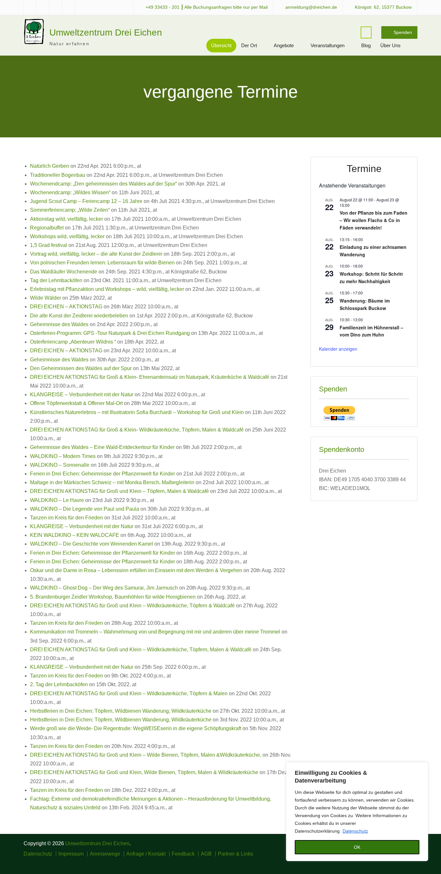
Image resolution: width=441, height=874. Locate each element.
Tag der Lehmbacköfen (56, 280)
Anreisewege (105, 854)
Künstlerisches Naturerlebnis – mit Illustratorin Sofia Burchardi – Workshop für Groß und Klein (137, 412)
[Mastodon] (413, 863)
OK (357, 847)
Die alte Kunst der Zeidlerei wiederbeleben (79, 315)
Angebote (284, 45)
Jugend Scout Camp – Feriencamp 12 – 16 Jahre (86, 201)
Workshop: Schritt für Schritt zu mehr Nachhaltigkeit (371, 277)
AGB (206, 854)
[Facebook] (385, 863)
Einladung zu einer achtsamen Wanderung (373, 251)
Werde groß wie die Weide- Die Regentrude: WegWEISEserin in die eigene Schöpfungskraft (135, 728)
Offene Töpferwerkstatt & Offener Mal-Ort (76, 403)
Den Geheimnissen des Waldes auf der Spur (81, 368)
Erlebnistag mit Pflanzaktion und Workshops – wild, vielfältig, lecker (107, 289)
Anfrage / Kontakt (146, 854)
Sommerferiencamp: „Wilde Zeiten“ (70, 210)
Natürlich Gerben (49, 166)
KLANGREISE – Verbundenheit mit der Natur (81, 394)
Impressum (71, 854)
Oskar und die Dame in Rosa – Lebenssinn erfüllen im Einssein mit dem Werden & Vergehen (136, 570)
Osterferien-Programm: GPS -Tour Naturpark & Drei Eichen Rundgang (110, 333)
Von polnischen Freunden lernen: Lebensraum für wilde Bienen (102, 262)
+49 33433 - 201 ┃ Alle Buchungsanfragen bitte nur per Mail (207, 7)
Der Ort (249, 45)
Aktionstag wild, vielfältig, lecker (66, 219)
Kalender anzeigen (338, 349)
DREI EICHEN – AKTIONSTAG (66, 306)
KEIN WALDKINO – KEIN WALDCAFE (74, 535)
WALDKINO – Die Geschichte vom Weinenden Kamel (91, 544)
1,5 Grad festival (48, 245)
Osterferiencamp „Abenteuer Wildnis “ (73, 342)
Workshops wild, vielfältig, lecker (67, 236)
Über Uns (390, 45)
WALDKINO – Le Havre (57, 500)
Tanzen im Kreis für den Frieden (66, 517)
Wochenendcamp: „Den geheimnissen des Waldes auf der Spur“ (103, 184)
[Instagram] (395, 863)
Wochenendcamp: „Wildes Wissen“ (70, 192)
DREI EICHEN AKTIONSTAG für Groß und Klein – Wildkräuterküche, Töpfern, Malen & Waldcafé (140, 649)
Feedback (183, 854)
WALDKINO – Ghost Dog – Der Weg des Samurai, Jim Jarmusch (104, 588)
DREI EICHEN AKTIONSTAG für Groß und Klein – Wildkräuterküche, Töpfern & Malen (129, 693)
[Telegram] (404, 863)
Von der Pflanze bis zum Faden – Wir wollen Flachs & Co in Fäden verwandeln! (373, 219)
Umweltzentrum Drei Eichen (105, 32)
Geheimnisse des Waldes (59, 324)
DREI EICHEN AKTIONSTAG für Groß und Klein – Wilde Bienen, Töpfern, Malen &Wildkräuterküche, (145, 755)
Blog (366, 45)
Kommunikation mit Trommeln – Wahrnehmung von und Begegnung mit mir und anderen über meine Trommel (155, 631)
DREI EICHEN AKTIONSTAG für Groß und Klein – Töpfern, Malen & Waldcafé (119, 491)
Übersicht (221, 45)
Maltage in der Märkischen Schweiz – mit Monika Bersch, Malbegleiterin (112, 482)
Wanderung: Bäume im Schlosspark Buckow (365, 304)
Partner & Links (235, 854)
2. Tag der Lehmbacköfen (59, 684)
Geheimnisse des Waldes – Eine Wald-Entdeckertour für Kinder (102, 447)
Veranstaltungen (327, 45)
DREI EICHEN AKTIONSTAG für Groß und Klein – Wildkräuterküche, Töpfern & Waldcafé (132, 605)
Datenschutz (355, 831)
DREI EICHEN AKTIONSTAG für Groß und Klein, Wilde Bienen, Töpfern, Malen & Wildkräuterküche (144, 772)
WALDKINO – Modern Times (63, 456)
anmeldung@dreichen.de (311, 7)
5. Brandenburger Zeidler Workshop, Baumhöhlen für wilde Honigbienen (113, 597)
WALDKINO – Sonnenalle (59, 465)
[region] (357, 811)
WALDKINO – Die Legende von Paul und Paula (84, 509)
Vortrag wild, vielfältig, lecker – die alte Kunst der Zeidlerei (96, 254)
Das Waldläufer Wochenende (63, 271)
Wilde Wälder (45, 298)
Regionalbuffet (47, 227)
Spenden (403, 32)
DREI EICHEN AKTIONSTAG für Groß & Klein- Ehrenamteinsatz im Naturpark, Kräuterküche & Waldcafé (149, 377)
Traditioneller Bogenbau (57, 175)
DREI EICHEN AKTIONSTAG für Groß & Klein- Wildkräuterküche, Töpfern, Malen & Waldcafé (137, 429)
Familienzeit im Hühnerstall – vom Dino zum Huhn (371, 331)
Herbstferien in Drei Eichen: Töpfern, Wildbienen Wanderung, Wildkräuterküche (120, 711)
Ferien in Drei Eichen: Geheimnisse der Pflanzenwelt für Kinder (102, 473)
